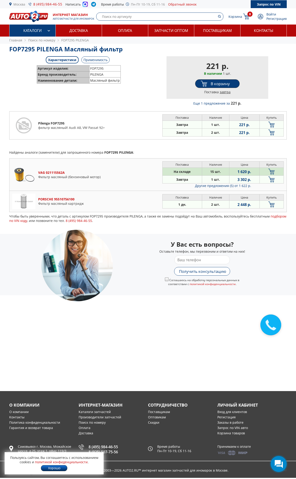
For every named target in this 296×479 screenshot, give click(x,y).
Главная (15, 40)
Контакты (263, 30)
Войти (271, 14)
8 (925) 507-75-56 (103, 451)
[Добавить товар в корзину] (272, 125)
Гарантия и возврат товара (31, 428)
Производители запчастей (100, 417)
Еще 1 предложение (217, 103)
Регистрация (276, 18)
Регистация (226, 417)
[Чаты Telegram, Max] (279, 464)
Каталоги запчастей (95, 412)
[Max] (85, 5)
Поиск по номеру (92, 422)
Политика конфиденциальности (34, 422)
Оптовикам (157, 417)
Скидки (153, 422)
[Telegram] (94, 5)
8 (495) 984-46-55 (47, 4)
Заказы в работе (230, 422)
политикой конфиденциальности (213, 284)
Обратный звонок (182, 4)
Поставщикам (217, 30)
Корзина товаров (231, 433)
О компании (19, 412)
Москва (19, 4)
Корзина (235, 16)
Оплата (125, 30)
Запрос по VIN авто (232, 428)
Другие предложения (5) (223, 186)
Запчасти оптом (171, 30)
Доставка (78, 30)
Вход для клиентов (232, 412)
